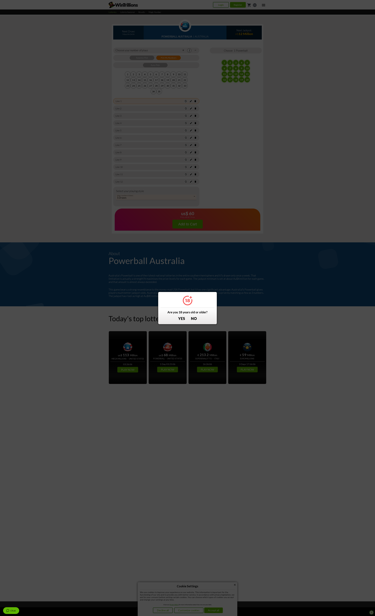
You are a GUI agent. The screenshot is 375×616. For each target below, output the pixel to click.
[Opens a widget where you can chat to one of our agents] (11, 611)
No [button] (194, 318)
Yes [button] (181, 318)
